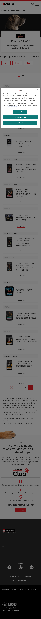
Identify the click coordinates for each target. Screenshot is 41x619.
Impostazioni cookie (20, 112)
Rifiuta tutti (20, 123)
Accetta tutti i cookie (20, 117)
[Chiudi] (37, 90)
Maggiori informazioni (11, 106)
